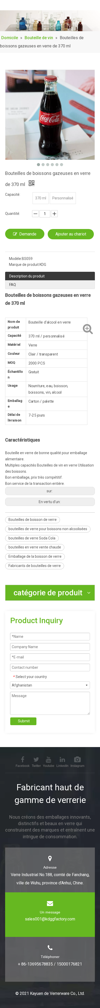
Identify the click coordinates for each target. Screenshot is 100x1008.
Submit (24, 721)
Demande (27, 234)
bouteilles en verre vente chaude (34, 547)
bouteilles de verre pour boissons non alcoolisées (47, 529)
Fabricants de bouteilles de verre (34, 566)
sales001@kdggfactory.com (50, 919)
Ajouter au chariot (70, 234)
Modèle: (15, 259)
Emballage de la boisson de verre (35, 556)
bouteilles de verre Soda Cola (31, 538)
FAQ (12, 285)
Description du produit (27, 276)
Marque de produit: (24, 264)
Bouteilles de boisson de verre (32, 520)
